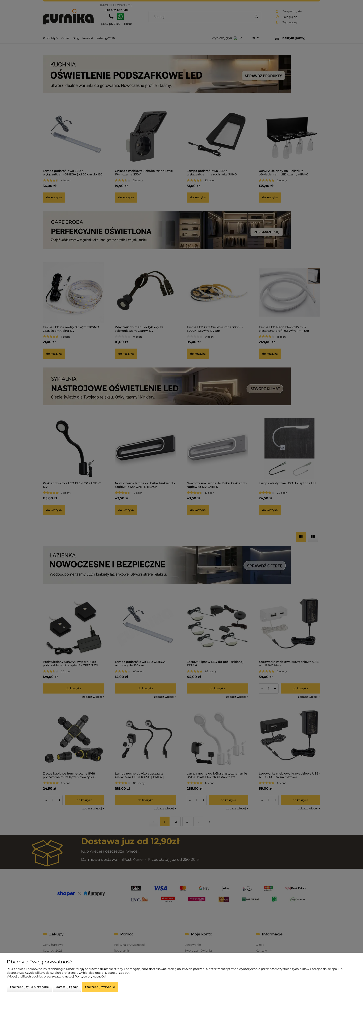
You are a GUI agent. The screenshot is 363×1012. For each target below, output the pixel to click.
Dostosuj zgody (67, 986)
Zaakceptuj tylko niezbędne (29, 986)
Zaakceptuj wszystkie (100, 986)
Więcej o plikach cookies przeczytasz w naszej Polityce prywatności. (56, 976)
